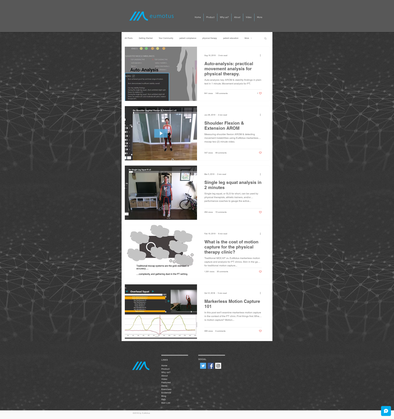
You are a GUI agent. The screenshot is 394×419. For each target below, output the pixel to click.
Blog (163, 396)
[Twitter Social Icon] (203, 366)
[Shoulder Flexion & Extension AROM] (161, 133)
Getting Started (146, 38)
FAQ (163, 399)
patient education (230, 38)
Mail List (165, 403)
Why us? (166, 372)
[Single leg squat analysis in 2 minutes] (161, 193)
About (164, 375)
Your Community (166, 38)
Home (164, 365)
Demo (164, 386)
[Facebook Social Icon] (211, 366)
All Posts (129, 38)
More (247, 38)
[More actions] (261, 55)
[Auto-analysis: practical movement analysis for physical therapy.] (161, 74)
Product (165, 369)
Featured (166, 382)
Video (164, 379)
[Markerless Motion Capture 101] (161, 311)
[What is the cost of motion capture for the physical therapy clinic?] (161, 252)
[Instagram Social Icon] (218, 366)
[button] (265, 38)
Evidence (166, 392)
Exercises (166, 389)
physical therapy (209, 38)
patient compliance (187, 38)
